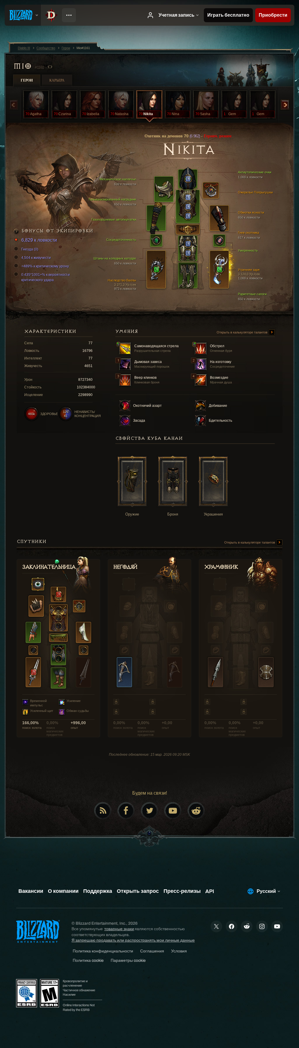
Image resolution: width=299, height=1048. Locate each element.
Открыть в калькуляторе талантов (242, 332)
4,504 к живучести (36, 258)
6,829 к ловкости (39, 240)
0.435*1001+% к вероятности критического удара (45, 277)
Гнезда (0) (29, 249)
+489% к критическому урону (45, 266)
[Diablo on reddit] (196, 810)
